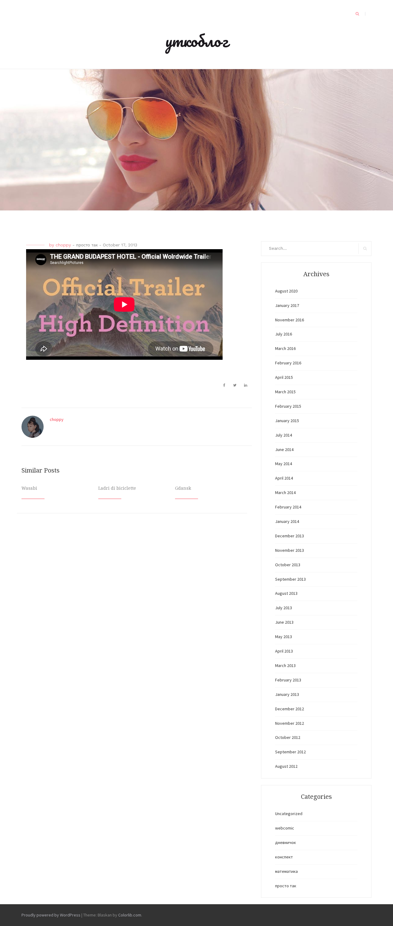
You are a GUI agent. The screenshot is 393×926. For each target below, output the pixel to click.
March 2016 (285, 348)
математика (286, 871)
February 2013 (288, 680)
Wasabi (29, 488)
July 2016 (283, 334)
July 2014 (283, 435)
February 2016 (288, 363)
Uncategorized (288, 813)
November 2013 (289, 550)
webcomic (284, 828)
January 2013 (287, 694)
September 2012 (290, 752)
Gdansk (183, 488)
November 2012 (289, 723)
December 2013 (289, 536)
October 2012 (287, 737)
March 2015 (285, 391)
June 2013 (284, 622)
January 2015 (287, 420)
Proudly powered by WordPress (50, 915)
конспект (284, 857)
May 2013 (283, 636)
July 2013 (283, 607)
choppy (63, 244)
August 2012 (286, 766)
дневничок (285, 842)
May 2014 (283, 463)
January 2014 (287, 521)
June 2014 (284, 449)
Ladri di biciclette (117, 488)
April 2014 (284, 478)
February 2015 (288, 406)
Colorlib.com (129, 915)
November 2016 (289, 320)
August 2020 (286, 291)
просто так (87, 244)
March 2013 (285, 665)
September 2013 (290, 579)
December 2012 (289, 709)
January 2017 (287, 305)
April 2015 (284, 377)
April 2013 (284, 651)
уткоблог (196, 40)
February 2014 (288, 507)
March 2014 (285, 492)
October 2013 (287, 564)
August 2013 (286, 593)
